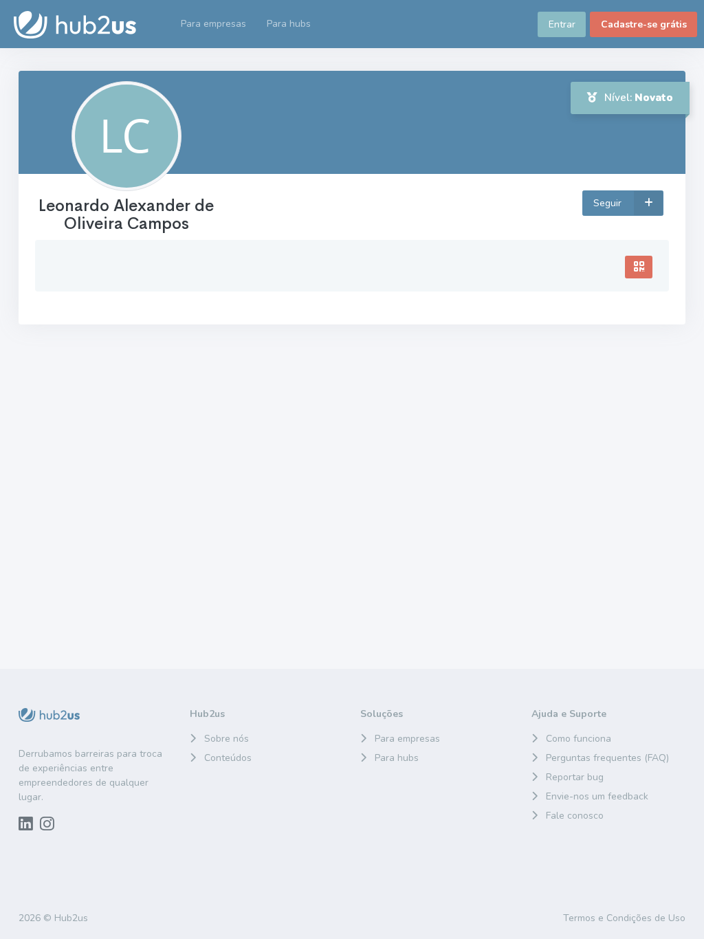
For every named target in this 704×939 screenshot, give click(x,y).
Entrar (562, 24)
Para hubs (397, 757)
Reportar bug (575, 777)
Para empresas (407, 738)
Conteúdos (228, 757)
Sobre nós (226, 738)
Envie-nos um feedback (597, 796)
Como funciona (578, 738)
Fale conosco (575, 815)
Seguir (608, 203)
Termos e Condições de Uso (624, 918)
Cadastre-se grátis (644, 24)
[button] (288, 24)
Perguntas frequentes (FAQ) (607, 757)
